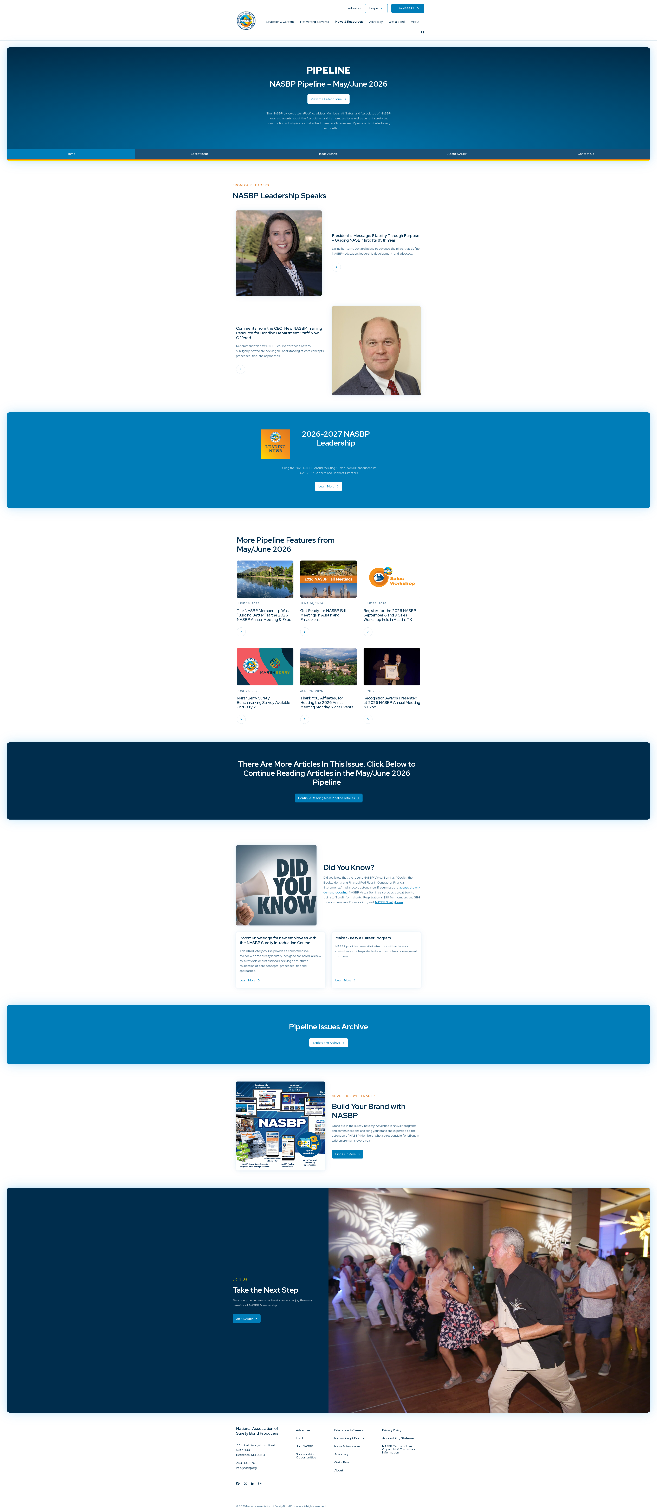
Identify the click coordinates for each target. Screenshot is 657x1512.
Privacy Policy (391, 1430)
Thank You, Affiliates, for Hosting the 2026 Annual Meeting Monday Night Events (326, 703)
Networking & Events (314, 22)
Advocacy (376, 22)
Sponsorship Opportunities (306, 1455)
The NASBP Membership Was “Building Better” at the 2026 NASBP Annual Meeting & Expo (264, 615)
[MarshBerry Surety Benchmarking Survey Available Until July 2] (241, 719)
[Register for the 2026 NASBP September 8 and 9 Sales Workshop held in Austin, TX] (368, 631)
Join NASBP (304, 1446)
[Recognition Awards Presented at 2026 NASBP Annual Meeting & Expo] (368, 719)
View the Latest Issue (326, 99)
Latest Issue (200, 154)
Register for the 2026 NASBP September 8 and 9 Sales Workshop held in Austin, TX (390, 615)
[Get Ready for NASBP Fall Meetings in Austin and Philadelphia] (304, 631)
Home (71, 154)
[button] (294, 22)
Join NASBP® (405, 8)
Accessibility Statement (399, 1438)
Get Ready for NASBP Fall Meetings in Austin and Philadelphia (323, 615)
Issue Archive (328, 154)
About (415, 22)
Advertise (355, 8)
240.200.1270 (245, 1463)
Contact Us (586, 154)
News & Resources (349, 22)
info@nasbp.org (246, 1468)
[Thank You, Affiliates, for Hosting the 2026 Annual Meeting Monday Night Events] (304, 719)
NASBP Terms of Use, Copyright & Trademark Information (398, 1449)
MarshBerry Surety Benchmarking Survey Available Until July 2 (263, 703)
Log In (373, 8)
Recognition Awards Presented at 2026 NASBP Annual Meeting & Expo (392, 703)
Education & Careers (280, 22)
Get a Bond (397, 22)
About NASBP (457, 154)
